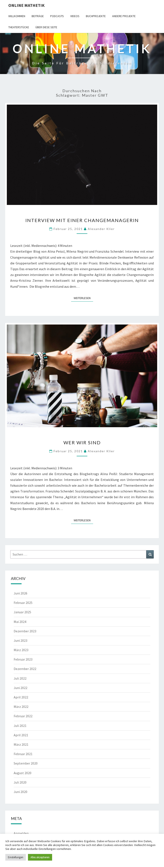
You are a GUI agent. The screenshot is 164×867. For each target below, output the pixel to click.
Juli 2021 (20, 725)
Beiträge (38, 16)
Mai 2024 (20, 621)
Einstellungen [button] (15, 857)
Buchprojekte (96, 16)
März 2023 (21, 650)
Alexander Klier (101, 229)
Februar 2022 (23, 716)
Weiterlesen (83, 298)
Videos (74, 16)
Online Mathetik (26, 5)
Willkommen (16, 16)
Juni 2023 (20, 640)
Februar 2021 (23, 754)
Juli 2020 (20, 782)
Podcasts (57, 16)
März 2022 (21, 706)
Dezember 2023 (25, 631)
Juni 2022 (20, 688)
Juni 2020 (20, 792)
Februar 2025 (23, 602)
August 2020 (22, 773)
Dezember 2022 (25, 669)
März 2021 (21, 744)
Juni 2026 (20, 593)
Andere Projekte (124, 16)
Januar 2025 (22, 612)
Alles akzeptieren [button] (40, 857)
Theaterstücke (18, 27)
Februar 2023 (23, 659)
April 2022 (21, 697)
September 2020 (26, 763)
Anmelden (21, 833)
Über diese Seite (46, 27)
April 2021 (21, 735)
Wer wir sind (82, 442)
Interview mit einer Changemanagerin (82, 220)
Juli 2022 (20, 678)
